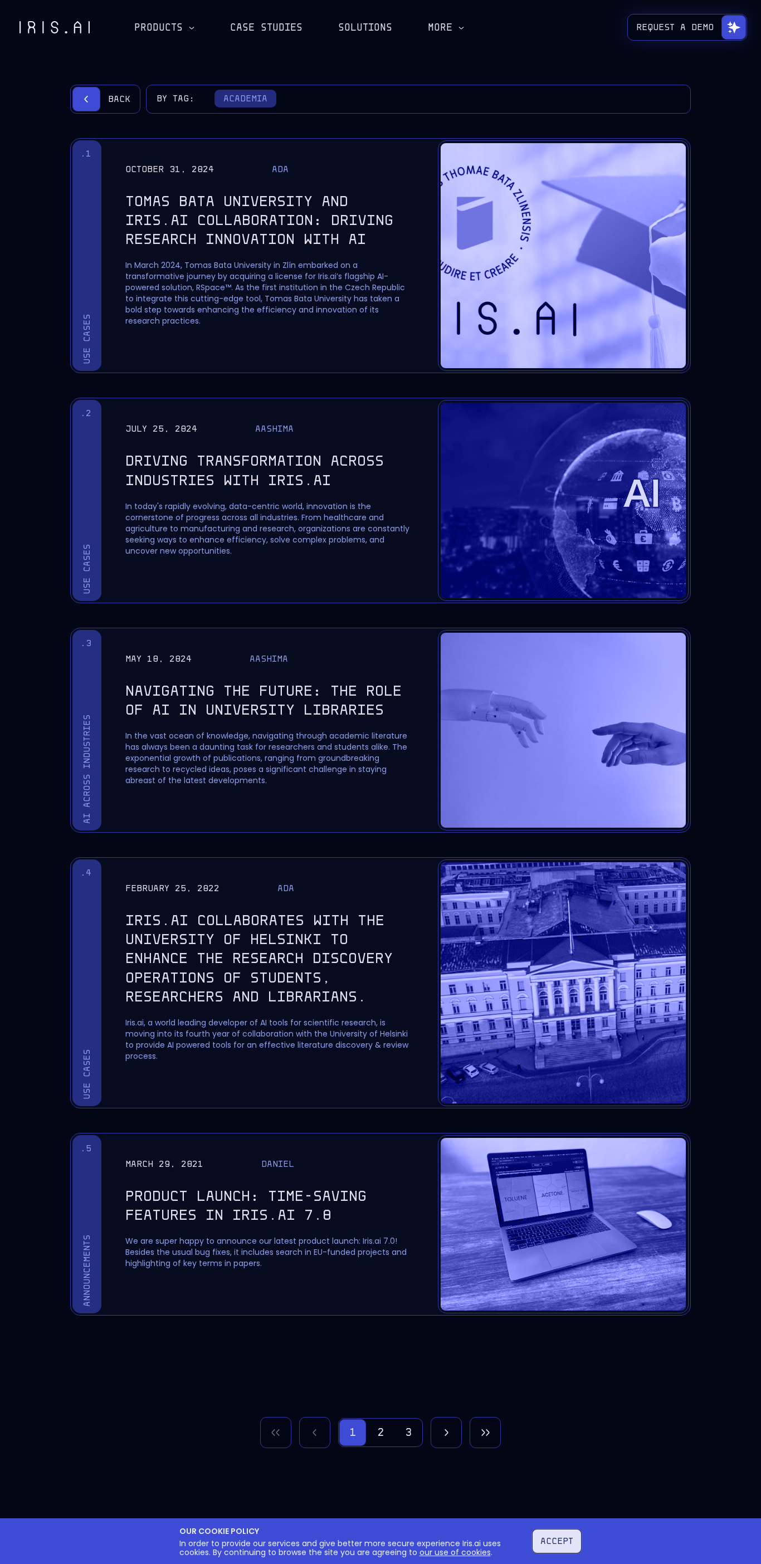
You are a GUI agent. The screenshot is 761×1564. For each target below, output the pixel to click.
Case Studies (266, 27)
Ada (280, 169)
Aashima (274, 428)
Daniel (277, 1164)
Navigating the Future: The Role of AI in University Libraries (263, 700)
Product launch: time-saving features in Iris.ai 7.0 (246, 1205)
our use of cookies (455, 1552)
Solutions (365, 27)
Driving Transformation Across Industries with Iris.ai (254, 470)
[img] (54, 27)
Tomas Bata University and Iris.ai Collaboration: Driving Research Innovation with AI (259, 220)
